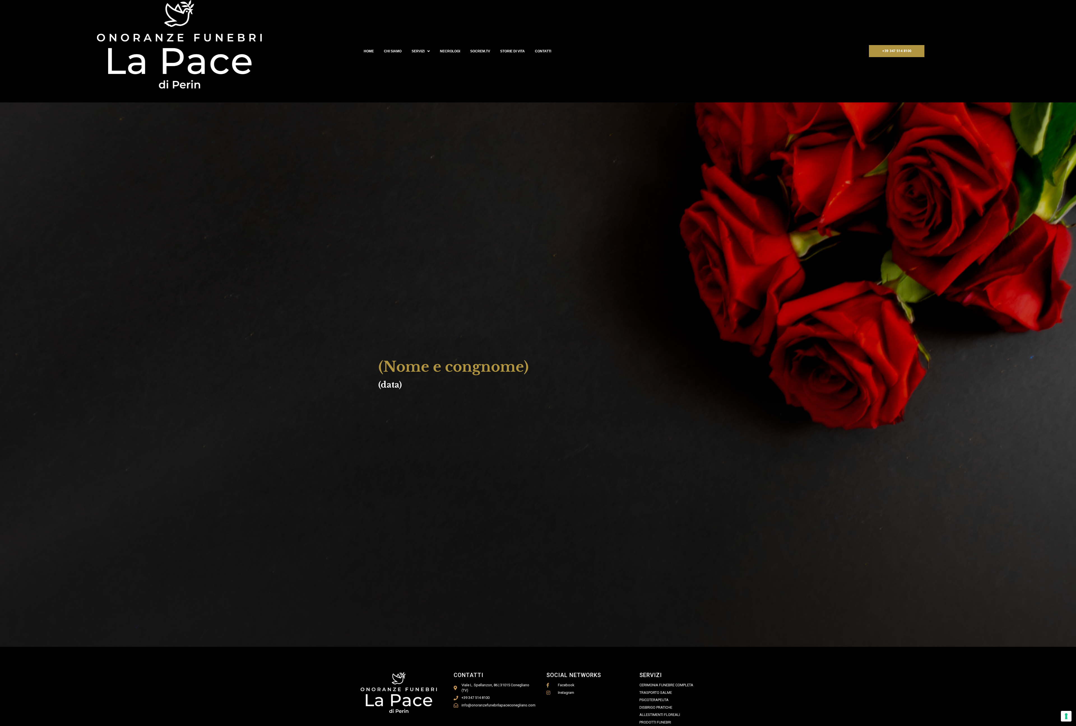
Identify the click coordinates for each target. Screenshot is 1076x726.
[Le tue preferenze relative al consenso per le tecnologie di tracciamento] (1066, 716)
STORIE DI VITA (512, 51)
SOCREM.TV (480, 51)
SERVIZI (418, 51)
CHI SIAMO (393, 51)
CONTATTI (543, 51)
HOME (369, 51)
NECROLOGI (450, 51)
